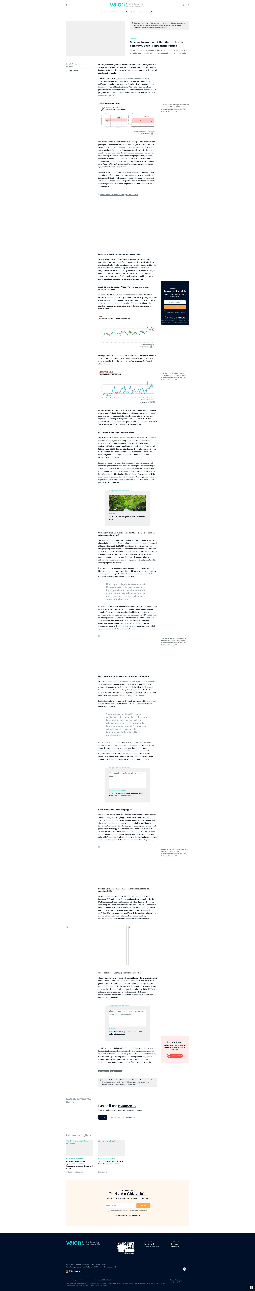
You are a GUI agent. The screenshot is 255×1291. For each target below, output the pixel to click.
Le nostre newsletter (146, 12)
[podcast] (184, 1269)
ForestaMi (102, 443)
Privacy (172, 1280)
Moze (180, 1282)
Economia (113, 12)
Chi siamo (174, 1244)
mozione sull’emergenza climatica (132, 79)
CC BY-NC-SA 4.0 (105, 1280)
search (188, 5)
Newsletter (175, 1246)
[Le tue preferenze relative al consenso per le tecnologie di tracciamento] (251, 1287)
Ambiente (124, 12)
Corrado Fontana (71, 64)
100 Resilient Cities (116, 92)
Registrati (129, 1117)
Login (103, 1117)
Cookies (179, 1280)
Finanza (103, 12)
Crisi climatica (116, 1071)
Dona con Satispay (175, 1056)
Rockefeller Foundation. (107, 95)
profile (183, 5)
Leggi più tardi (73, 70)
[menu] (67, 4)
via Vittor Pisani (130, 468)
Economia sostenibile (117, 790)
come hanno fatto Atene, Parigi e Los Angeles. (126, 695)
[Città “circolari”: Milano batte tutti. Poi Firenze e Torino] (111, 1148)
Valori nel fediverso (151, 1246)
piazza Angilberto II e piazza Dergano (135, 681)
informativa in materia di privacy (176, 312)
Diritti (133, 12)
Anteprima (136, 1215)
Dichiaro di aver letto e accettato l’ (175, 311)
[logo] (127, 5)
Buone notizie (103, 1071)
